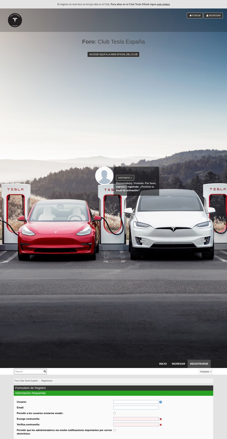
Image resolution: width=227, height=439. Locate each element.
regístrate (133, 186)
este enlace (163, 4)
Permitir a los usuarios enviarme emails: (40, 413)
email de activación (127, 190)
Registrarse (199, 363)
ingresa (120, 186)
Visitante (124, 177)
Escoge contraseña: (28, 418)
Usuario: (22, 401)
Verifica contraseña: (28, 424)
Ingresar (178, 363)
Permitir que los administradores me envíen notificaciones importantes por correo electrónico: (64, 432)
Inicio (163, 363)
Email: (20, 407)
